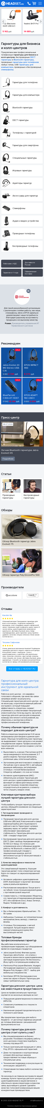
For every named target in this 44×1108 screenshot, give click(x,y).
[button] (3, 21)
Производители (12, 587)
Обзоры (6, 510)
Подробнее (7, 459)
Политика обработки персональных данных (22, 1106)
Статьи (6, 474)
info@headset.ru (36, 1101)
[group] (11, 595)
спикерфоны (7, 69)
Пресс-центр (10, 417)
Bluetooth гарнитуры (24, 59)
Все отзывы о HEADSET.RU (22, 669)
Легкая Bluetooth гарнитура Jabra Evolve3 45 (19, 451)
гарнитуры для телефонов (25, 62)
